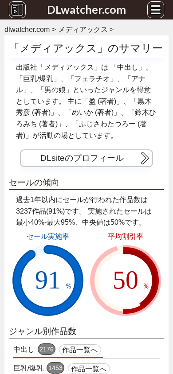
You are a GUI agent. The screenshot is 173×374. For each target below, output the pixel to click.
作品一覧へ (80, 350)
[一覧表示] (17, 9)
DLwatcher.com (86, 9)
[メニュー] (155, 9)
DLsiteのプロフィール (82, 158)
